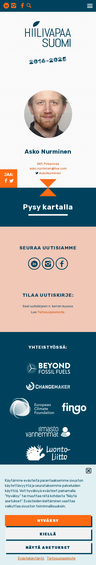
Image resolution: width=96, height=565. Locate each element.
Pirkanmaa (51, 164)
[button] (88, 470)
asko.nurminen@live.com (48, 168)
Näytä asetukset (48, 547)
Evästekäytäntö (31, 558)
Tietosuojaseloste (61, 558)
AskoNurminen (50, 173)
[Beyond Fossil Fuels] (48, 368)
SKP (39, 164)
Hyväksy (48, 520)
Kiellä (48, 534)
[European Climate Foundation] (32, 408)
